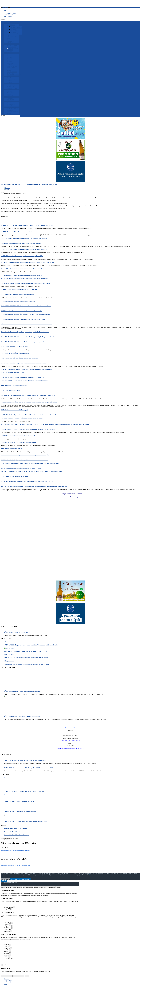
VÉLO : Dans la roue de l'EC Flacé (10, 390)
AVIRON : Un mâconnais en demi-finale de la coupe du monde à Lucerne (21, 468)
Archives (6, 979)
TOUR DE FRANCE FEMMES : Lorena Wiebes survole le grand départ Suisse (23, 341)
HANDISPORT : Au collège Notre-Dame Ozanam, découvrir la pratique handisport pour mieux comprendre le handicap (34, 486)
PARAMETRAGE (5, 879)
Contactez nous (8, 980)
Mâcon (6, 10)
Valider (26, 976)
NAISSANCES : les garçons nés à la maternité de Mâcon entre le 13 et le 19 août (30, 645)
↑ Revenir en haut (5, 984)
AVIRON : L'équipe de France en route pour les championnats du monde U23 (22, 377)
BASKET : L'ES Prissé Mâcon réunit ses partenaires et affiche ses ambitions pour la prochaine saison (29, 402)
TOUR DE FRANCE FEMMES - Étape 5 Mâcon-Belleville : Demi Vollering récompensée (25, 314)
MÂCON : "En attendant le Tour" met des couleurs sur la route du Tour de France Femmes (26, 324)
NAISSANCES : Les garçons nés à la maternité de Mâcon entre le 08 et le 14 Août (26, 664)
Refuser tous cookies (19, 976)
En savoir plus (92, 874)
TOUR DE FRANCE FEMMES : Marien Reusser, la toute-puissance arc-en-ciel (23, 319)
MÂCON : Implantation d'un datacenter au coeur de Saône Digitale (22, 716)
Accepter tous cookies (6, 976)
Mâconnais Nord (8, 14)
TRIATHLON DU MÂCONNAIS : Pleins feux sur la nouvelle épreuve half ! (22, 418)
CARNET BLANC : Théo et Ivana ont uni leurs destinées (20, 811)
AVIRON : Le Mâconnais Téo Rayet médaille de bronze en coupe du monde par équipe (25, 455)
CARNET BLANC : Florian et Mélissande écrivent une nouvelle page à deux (25, 821)
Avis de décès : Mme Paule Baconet (15, 828)
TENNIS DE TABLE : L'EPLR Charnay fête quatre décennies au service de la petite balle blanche (28, 429)
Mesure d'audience (17, 887)
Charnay (6, 11)
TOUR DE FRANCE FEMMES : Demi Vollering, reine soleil (18, 301)
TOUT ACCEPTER (15, 879)
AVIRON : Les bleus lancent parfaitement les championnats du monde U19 (21, 311)
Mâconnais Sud (8, 16)
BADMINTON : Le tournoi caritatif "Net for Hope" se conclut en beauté (21, 243)
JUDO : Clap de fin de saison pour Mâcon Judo (14, 385)
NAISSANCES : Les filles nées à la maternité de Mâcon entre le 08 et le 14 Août (26, 657)
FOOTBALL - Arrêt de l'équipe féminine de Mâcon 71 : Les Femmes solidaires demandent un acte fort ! (29, 415)
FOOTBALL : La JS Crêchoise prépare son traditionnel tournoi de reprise (21, 275)
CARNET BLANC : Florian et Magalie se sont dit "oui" (19, 801)
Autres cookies (51, 887)
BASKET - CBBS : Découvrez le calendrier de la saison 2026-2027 (19, 289)
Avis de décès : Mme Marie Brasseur (14, 831)
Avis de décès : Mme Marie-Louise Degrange (16, 835)
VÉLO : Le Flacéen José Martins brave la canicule (15, 476)
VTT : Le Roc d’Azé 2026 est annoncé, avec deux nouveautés (17, 294)
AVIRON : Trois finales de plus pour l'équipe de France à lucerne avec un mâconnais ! (24, 460)
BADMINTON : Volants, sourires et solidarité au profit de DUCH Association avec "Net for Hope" (28, 262)
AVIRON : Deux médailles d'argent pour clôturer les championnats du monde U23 (23, 363)
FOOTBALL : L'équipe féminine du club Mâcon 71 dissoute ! (18, 435)
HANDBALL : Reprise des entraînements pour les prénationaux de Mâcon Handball (24, 278)
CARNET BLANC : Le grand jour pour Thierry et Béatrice (24, 791)
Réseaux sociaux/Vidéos (40, 887)
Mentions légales (8, 981)
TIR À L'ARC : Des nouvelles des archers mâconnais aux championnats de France (23, 268)
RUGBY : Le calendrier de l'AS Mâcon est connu (14, 346)
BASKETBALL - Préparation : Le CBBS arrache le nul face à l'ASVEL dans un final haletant (27, 225)
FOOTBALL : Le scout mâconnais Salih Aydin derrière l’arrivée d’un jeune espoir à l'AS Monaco (28, 395)
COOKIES (3, 881)
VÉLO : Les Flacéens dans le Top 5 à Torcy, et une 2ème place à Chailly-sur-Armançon (25, 332)
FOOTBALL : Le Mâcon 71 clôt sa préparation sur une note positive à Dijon (22, 256)
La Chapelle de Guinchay (10, 13)
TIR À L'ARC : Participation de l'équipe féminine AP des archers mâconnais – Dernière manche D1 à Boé (30, 463)
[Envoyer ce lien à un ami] (6, 189)
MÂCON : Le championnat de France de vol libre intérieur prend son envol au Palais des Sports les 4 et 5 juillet (31, 471)
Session (58, 887)
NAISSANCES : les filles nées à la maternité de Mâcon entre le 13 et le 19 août (25, 651)
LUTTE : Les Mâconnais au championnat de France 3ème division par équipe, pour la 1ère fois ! (27, 481)
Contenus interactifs (28, 887)
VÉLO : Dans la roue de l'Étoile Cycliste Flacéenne (15, 353)
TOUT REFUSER (26, 879)
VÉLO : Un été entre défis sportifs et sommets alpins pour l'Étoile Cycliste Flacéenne (24, 238)
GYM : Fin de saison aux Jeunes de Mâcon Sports (14, 410)
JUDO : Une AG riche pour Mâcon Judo (12, 448)
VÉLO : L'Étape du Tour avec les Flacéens (12, 372)
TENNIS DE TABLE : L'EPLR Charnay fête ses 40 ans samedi (18, 442)
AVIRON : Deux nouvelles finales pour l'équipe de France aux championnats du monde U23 (26, 369)
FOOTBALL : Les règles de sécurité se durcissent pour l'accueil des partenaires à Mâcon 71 (26, 283)
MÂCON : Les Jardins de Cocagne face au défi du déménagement (22, 691)
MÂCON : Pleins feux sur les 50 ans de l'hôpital (17, 632)
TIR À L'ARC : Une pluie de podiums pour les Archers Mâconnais (19, 358)
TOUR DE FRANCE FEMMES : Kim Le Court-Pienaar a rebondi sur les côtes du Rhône (26, 306)
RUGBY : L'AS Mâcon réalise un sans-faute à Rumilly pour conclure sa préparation (24, 249)
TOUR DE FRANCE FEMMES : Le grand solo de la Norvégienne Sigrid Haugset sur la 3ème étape (28, 337)
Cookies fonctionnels (6, 887)
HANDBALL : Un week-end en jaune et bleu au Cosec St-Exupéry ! (29, 184)
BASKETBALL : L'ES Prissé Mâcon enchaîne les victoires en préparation (21, 231)
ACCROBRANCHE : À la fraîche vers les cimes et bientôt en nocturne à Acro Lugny (24, 380)
